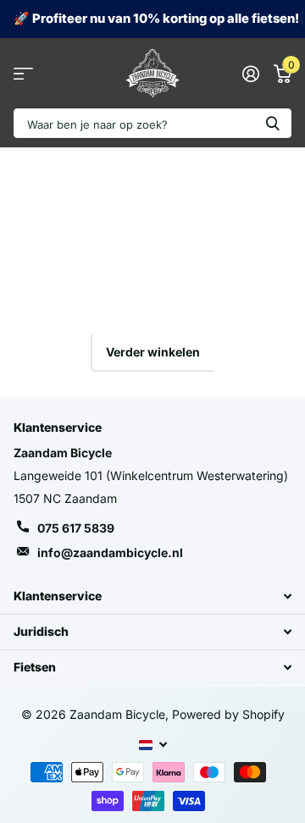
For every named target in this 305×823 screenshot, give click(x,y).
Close (152, 596)
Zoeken (272, 123)
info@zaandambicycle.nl (110, 552)
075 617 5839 (75, 528)
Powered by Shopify (228, 714)
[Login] (250, 73)
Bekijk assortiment (23, 73)
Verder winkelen (153, 352)
